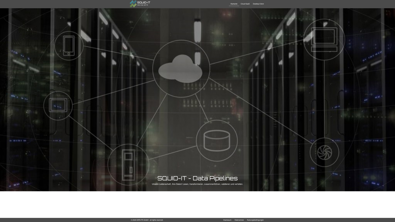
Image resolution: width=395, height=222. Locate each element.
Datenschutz (239, 220)
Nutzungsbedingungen (255, 220)
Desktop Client (258, 4)
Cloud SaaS (245, 4)
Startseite (234, 4)
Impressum (227, 220)
